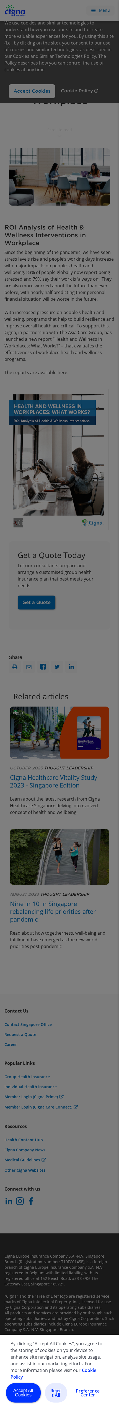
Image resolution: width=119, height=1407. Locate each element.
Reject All (56, 1393)
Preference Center (88, 1393)
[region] (59, 1371)
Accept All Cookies (23, 1392)
